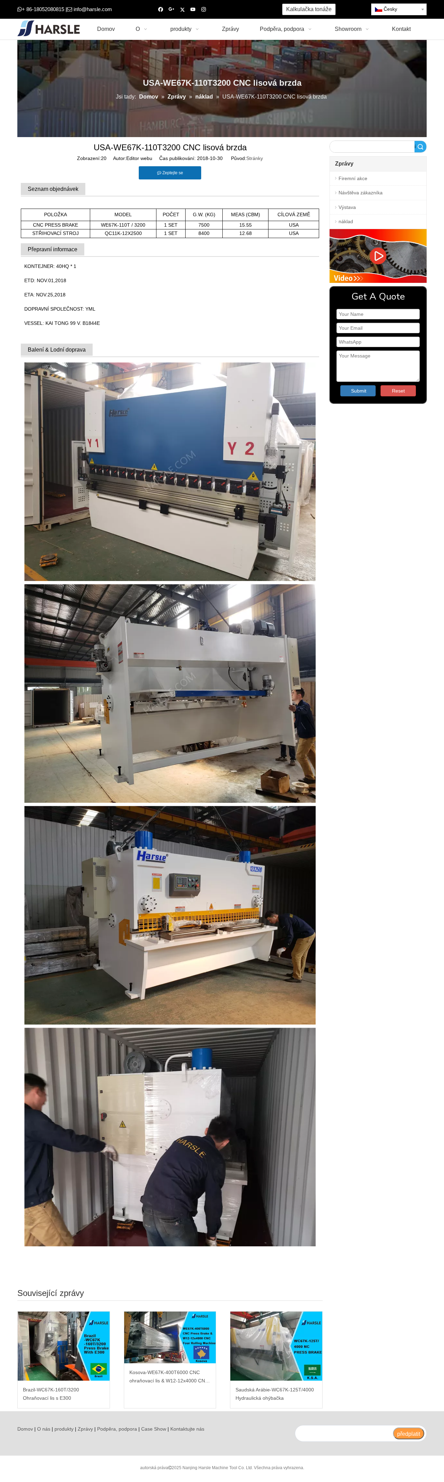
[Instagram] (203, 9)
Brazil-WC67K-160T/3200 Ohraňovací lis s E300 (51, 1394)
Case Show (153, 1429)
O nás (43, 1429)
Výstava (347, 207)
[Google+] (171, 9)
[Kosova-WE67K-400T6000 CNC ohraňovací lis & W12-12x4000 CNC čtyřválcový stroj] (170, 1337)
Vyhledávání (415, 146)
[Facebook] (160, 9)
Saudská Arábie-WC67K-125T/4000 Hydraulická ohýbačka (275, 1394)
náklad (346, 221)
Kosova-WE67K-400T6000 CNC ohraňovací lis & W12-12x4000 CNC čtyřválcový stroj (168, 1377)
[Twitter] (182, 9)
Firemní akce (353, 178)
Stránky (254, 158)
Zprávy (85, 1429)
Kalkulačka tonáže (309, 9)
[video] (378, 256)
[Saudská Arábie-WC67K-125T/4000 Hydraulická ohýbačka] (276, 1346)
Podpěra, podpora (117, 1429)
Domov (25, 1429)
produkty (64, 1429)
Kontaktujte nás (187, 1429)
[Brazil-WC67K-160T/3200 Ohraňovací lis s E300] (64, 1346)
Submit (358, 391)
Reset (398, 391)
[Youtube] (193, 9)
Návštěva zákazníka (361, 192)
